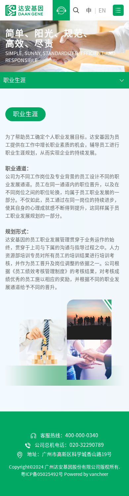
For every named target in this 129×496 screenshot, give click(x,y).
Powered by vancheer (86, 474)
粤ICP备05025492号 (42, 474)
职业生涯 (14, 80)
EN (102, 10)
